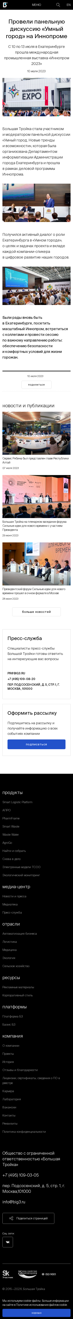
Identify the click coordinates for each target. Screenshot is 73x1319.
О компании (10, 1045)
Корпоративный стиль (17, 995)
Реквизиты (9, 1123)
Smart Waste (10, 826)
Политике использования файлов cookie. (42, 1304)
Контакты (8, 1115)
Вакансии (9, 1107)
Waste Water (10, 834)
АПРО (6, 810)
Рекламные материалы (18, 987)
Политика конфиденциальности (24, 1131)
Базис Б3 (8, 1024)
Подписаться (36, 744)
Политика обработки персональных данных (31, 1293)
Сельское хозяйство (15, 966)
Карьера (8, 1091)
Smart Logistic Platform (17, 802)
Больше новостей (36, 611)
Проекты (8, 1053)
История (8, 1062)
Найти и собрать (14, 850)
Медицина (9, 950)
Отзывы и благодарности (20, 1070)
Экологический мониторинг (21, 875)
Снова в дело (11, 859)
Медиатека (10, 904)
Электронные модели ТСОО (21, 867)
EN (69, 4)
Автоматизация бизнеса (19, 933)
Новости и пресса (14, 896)
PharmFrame (10, 818)
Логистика (9, 941)
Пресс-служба (12, 912)
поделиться (36, 384)
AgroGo (7, 842)
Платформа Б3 (12, 1016)
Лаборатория (11, 1099)
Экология (8, 958)
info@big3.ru (13, 1201)
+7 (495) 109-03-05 (20, 1175)
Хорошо (37, 1312)
